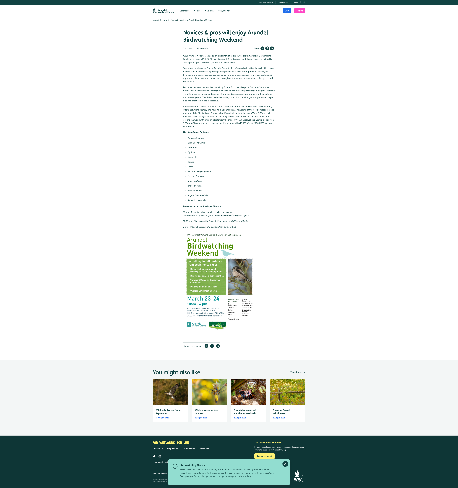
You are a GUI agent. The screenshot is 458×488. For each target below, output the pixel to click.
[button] (262, 48)
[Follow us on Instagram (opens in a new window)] (159, 456)
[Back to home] (299, 476)
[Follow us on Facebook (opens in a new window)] (154, 456)
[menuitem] (287, 10)
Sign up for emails (264, 456)
